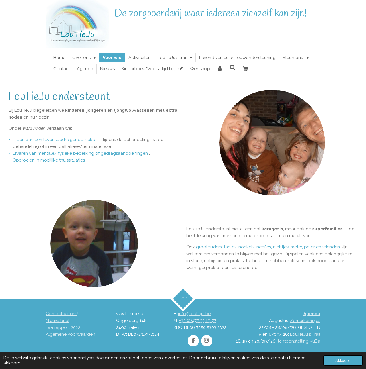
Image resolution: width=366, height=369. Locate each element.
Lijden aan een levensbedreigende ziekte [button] (54, 139)
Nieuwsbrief (57, 320)
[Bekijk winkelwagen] (245, 69)
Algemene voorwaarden (71, 334)
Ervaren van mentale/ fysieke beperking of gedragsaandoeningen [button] (80, 153)
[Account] (219, 69)
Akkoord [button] (343, 360)
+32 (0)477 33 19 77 (197, 320)
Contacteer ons (61, 313)
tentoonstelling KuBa (299, 341)
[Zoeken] (232, 68)
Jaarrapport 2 (59, 327)
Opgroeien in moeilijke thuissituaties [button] (49, 160)
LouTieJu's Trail (305, 334)
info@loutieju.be (194, 313)
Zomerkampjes (305, 320)
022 (76, 327)
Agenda (311, 313)
